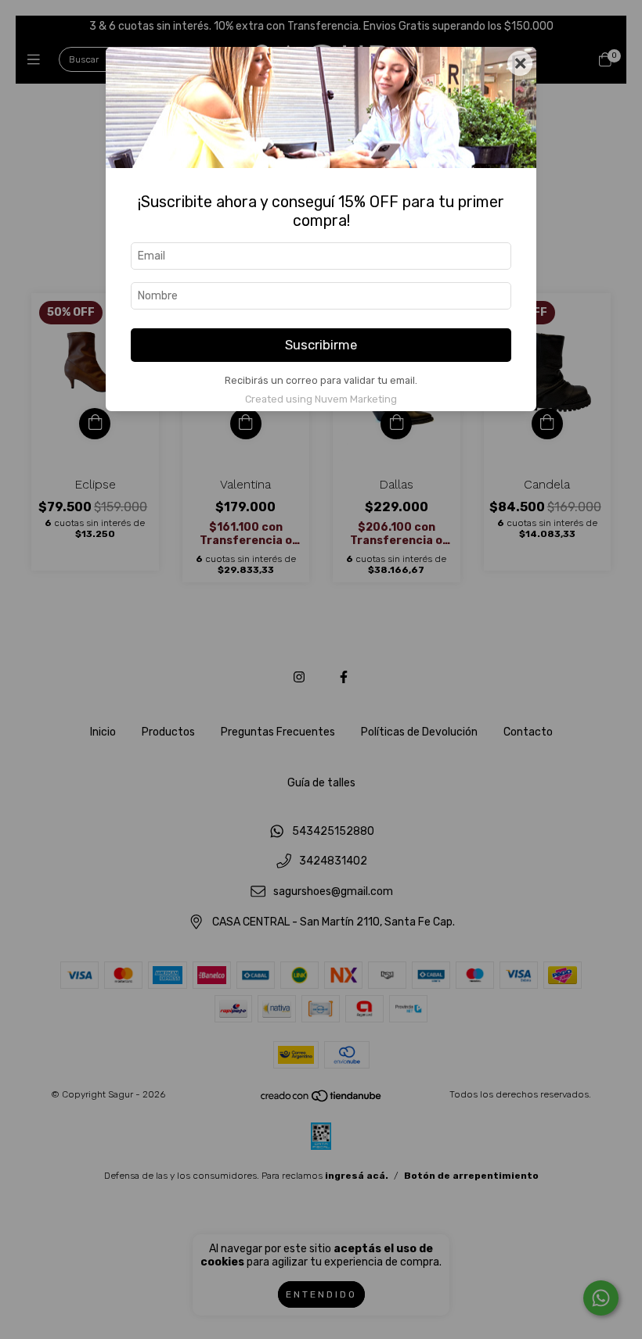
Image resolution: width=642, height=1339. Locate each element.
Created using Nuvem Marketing (321, 399)
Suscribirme (321, 345)
